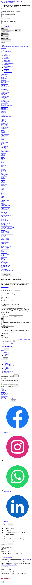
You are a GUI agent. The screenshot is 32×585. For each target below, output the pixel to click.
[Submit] (2, 318)
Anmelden (3, 44)
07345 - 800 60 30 (24, 339)
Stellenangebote (7, 364)
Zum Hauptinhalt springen (7, 1)
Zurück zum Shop (5, 287)
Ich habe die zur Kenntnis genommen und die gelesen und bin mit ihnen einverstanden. (15, 332)
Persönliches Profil (9, 46)
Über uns (6, 363)
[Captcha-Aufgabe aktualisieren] (2, 321)
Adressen (16, 46)
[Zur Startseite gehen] (6, 26)
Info (2, 359)
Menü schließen (6, 41)
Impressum (6, 372)
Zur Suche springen (18, 1)
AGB (13, 332)
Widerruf (6, 367)
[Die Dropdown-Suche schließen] (19, 31)
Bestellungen (22, 46)
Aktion (3, 314)
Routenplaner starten (7, 557)
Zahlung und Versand (9, 365)
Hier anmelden (5, 578)
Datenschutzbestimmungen (16, 330)
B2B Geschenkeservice (9, 352)
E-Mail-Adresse (5, 316)
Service (2, 350)
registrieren (5, 45)
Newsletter (6, 354)
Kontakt (5, 355)
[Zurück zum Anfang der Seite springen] (2, 582)
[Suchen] (16, 31)
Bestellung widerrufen (7, 346)
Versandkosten (25, 559)
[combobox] (7, 31)
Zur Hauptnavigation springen (12, 2)
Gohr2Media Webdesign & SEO (9, 565)
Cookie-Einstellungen (9, 371)
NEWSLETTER (4, 566)
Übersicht (3, 46)
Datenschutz (6, 368)
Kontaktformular (12, 343)
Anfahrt (5, 361)
